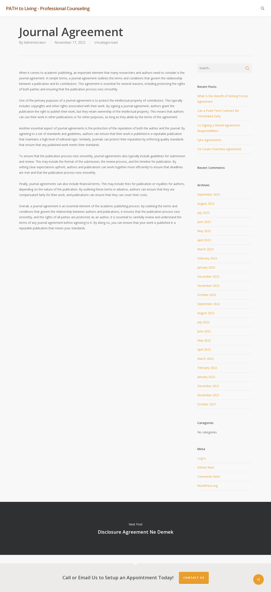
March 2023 (205, 249)
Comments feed (208, 476)
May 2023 (204, 231)
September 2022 (208, 304)
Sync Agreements (209, 140)
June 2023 (204, 222)
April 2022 (204, 349)
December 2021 (208, 386)
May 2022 (204, 340)
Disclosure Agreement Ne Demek (135, 528)
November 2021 (208, 395)
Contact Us (193, 577)
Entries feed (205, 467)
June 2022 (204, 331)
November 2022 (208, 286)
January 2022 (206, 377)
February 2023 (207, 258)
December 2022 (208, 276)
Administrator (35, 42)
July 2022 (203, 322)
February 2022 (207, 368)
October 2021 (206, 404)
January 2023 (206, 267)
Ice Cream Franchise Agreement (219, 149)
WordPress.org (207, 486)
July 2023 (203, 213)
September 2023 (208, 194)
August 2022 (205, 313)
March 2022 (205, 359)
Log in (201, 458)
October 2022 (206, 295)
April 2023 (204, 240)
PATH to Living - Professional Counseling (48, 8)
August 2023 (205, 204)
